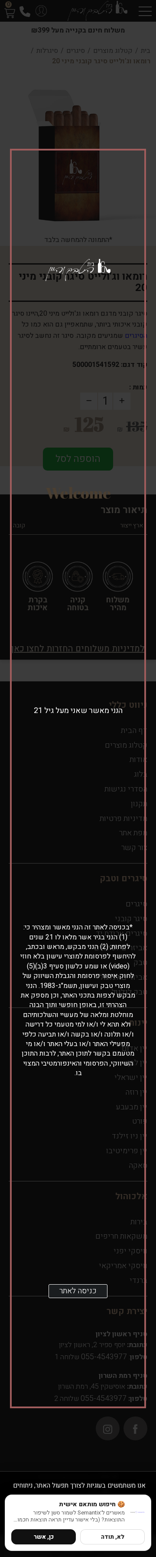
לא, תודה (112, 1537)
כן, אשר (44, 1537)
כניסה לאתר (78, 1291)
